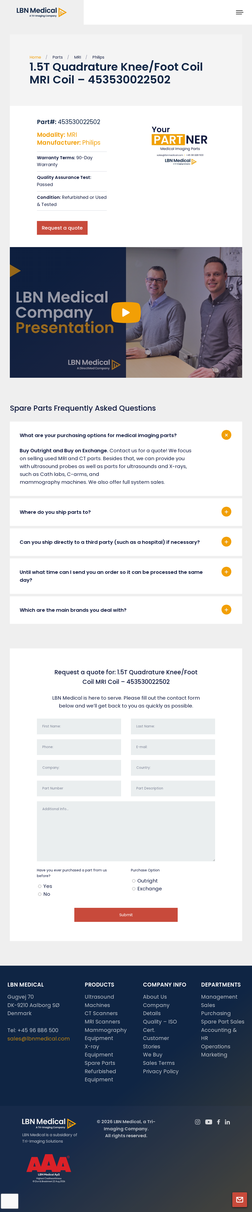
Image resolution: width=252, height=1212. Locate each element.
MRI (77, 57)
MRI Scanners (102, 1021)
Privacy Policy (161, 1071)
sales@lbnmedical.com (38, 1038)
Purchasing (216, 1013)
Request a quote (62, 227)
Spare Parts (100, 1063)
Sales (208, 1005)
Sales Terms (159, 1063)
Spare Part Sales (222, 1021)
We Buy (152, 1054)
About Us (155, 996)
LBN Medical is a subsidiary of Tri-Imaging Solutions (49, 1138)
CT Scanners (101, 1013)
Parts (57, 57)
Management (219, 996)
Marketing (214, 1054)
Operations (215, 1046)
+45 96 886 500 (37, 1030)
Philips (98, 57)
